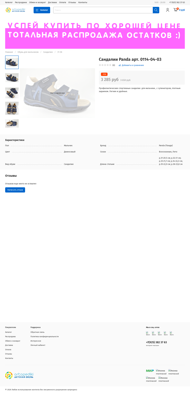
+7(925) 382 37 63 (156, 342)
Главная (9, 52)
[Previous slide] (25, 93)
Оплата (62, 2)
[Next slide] (90, 93)
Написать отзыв (15, 190)
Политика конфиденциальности (45, 336)
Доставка (52, 2)
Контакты (82, 2)
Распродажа (21, 2)
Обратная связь (37, 332)
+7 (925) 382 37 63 (177, 2)
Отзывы (72, 2)
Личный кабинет (38, 345)
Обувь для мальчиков (28, 52)
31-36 (59, 52)
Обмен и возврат (37, 2)
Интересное (36, 341)
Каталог (9, 2)
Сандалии (48, 52)
